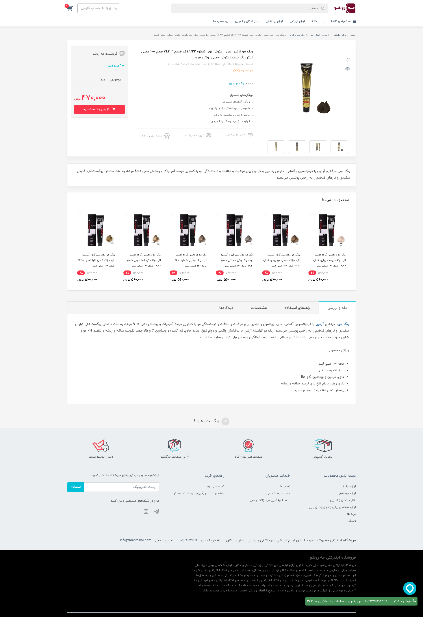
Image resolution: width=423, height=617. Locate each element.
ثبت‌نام (76, 487)
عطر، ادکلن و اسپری (247, 21)
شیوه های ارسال (214, 486)
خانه (314, 21)
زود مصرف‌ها (220, 21)
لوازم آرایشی (297, 21)
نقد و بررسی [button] (337, 308)
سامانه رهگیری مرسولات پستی (270, 500)
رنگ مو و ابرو (236, 83)
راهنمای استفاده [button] (297, 308)
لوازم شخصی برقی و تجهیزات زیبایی (332, 507)
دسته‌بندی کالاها (341, 21)
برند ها (351, 514)
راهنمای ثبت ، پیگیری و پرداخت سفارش (198, 493)
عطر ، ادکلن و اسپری (342, 500)
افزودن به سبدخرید (97, 109)
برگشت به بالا (207, 421)
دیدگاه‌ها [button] (226, 308)
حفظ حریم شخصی (278, 493)
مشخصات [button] (259, 308)
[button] (72, 8)
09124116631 (188, 540)
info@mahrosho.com (135, 540)
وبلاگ (352, 521)
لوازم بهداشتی (274, 21)
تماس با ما (283, 486)
